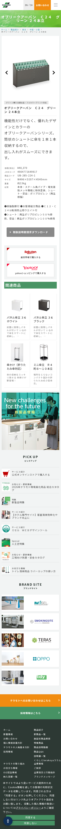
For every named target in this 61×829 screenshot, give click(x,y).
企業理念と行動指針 (44, 772)
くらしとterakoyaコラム (47, 760)
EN (26, 5)
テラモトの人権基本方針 (16, 747)
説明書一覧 (40, 756)
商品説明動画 (41, 747)
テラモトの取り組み (14, 763)
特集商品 (38, 742)
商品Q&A (39, 751)
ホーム (4, 29)
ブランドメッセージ (44, 776)
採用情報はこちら (30, 713)
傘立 (24, 29)
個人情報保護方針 (12, 742)
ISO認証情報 (10, 772)
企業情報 (38, 763)
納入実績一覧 (10, 776)
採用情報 (8, 751)
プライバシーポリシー (28, 807)
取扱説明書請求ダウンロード (30, 232)
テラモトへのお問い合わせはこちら (30, 700)
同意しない (30, 823)
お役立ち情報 (10, 768)
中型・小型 (35, 29)
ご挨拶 (37, 768)
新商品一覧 (40, 734)
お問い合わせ (10, 738)
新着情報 (8, 734)
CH (31, 5)
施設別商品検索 (42, 738)
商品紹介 (15, 29)
